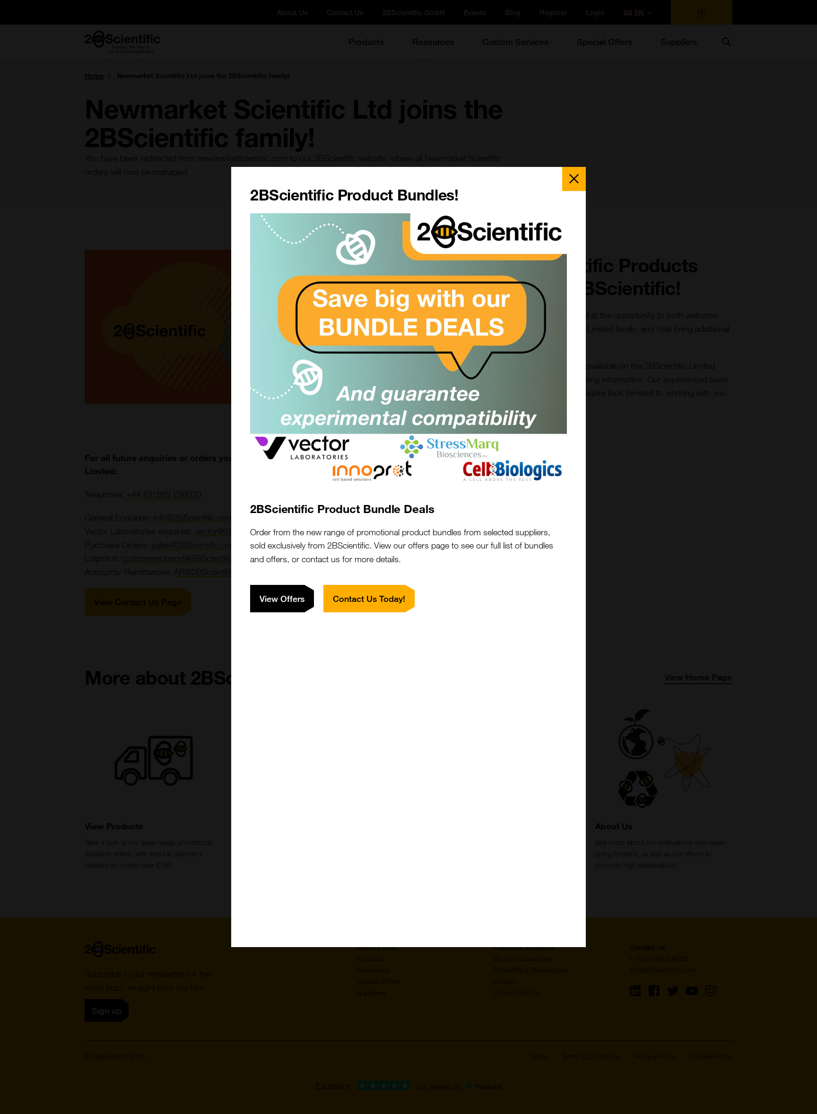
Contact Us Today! (369, 598)
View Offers (282, 598)
